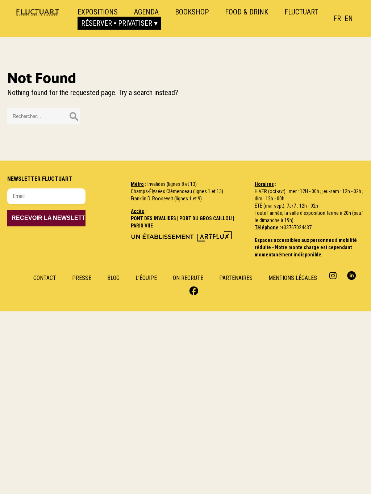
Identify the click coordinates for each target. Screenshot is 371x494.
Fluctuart (301, 12)
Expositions (98, 12)
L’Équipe (146, 277)
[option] (349, 18)
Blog (113, 277)
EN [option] (349, 18)
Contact (44, 277)
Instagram (333, 275)
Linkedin (351, 275)
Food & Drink (246, 12)
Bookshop (192, 12)
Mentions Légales (292, 277)
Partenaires (236, 277)
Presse (81, 277)
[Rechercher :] (43, 115)
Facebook (192, 290)
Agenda (146, 12)
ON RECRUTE (188, 277)
